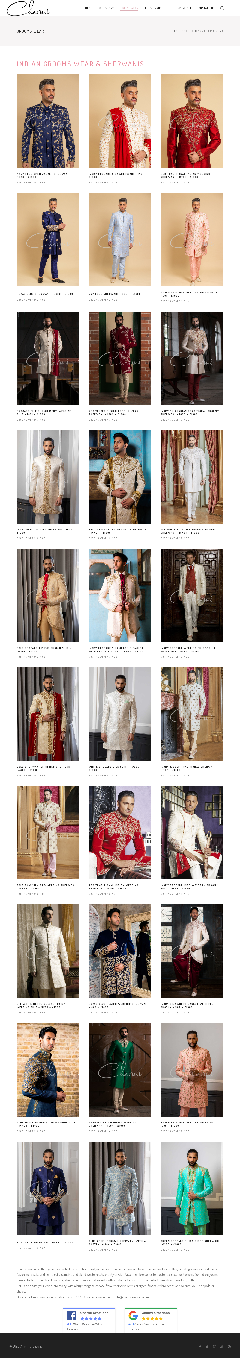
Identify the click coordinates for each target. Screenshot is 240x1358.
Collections (192, 31)
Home (177, 31)
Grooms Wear (26, 182)
